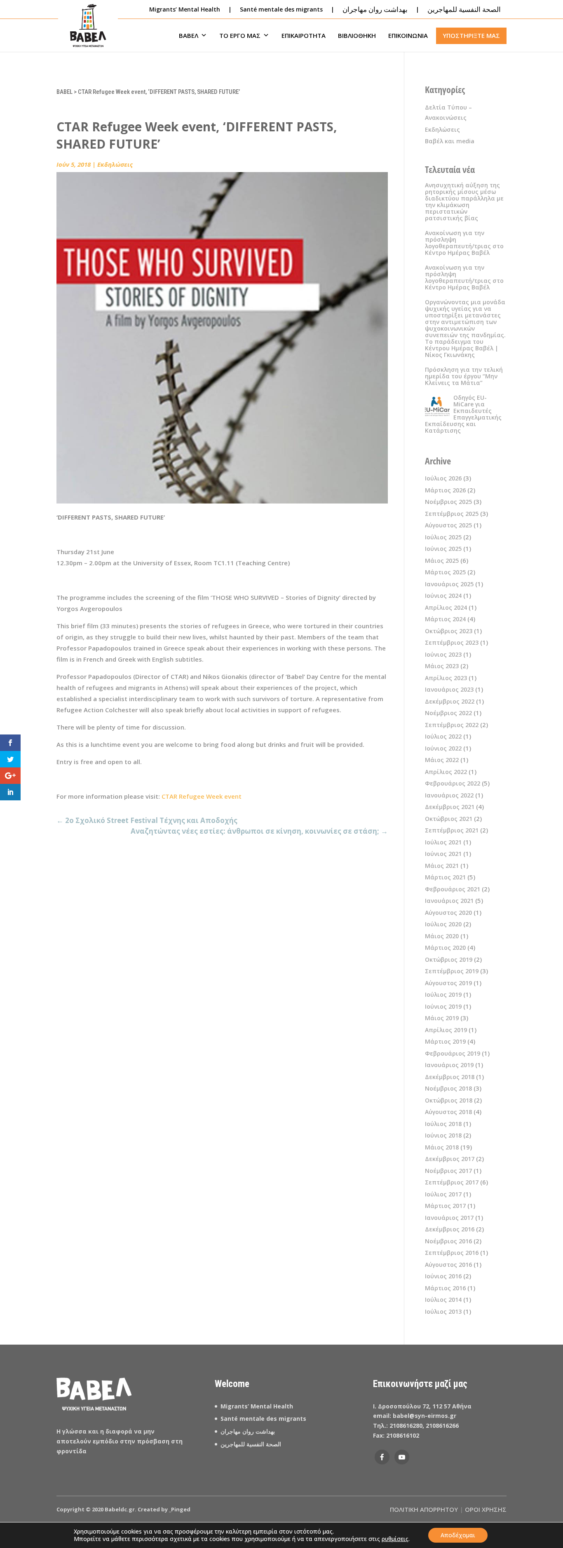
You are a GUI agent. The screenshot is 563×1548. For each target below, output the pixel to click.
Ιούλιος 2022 (443, 736)
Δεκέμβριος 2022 (449, 701)
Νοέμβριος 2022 (448, 713)
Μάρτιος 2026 (445, 490)
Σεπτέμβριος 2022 (452, 725)
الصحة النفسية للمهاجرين (252, 1444)
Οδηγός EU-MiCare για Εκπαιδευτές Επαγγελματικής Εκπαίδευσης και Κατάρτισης (463, 414)
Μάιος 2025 (442, 560)
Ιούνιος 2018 (443, 1135)
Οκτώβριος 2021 (448, 819)
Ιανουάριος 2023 (449, 689)
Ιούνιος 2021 (443, 854)
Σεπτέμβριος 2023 (452, 642)
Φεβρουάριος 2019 (452, 1053)
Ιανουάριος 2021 (449, 901)
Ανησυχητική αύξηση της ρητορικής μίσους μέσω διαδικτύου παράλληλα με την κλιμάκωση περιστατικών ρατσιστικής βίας (464, 201)
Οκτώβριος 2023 (448, 631)
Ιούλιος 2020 (443, 924)
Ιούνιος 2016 (443, 1276)
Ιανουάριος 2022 (449, 795)
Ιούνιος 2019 (443, 1006)
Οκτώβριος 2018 (448, 1100)
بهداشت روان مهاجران (248, 1431)
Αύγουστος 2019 (448, 983)
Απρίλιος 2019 (446, 1030)
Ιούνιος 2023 (443, 654)
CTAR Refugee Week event (202, 796)
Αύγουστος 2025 (448, 525)
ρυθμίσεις (395, 1539)
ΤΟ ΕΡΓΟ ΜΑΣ (239, 35)
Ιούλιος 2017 (443, 1194)
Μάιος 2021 (442, 866)
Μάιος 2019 (442, 1018)
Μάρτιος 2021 (445, 877)
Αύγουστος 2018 (448, 1112)
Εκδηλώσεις (115, 164)
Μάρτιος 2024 (445, 619)
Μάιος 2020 (442, 936)
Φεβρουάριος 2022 (452, 783)
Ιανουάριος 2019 (449, 1065)
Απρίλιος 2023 (446, 678)
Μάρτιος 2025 (445, 572)
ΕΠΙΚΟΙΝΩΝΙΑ (408, 35)
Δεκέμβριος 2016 (449, 1229)
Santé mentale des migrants (281, 9)
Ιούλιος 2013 (443, 1311)
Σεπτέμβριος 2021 (452, 830)
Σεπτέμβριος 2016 (452, 1253)
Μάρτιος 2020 (445, 947)
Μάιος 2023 (442, 666)
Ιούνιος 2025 (443, 549)
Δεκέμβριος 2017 (449, 1159)
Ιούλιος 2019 (443, 994)
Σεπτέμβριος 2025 (452, 514)
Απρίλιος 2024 (446, 607)
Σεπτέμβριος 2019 (452, 971)
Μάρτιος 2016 (445, 1288)
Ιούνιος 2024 (443, 595)
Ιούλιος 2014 (443, 1299)
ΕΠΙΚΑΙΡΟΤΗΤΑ (304, 35)
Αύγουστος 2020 (448, 912)
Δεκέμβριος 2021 (449, 807)
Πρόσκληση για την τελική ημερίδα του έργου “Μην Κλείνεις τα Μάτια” (464, 376)
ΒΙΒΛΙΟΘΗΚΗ (357, 35)
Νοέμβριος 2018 (448, 1088)
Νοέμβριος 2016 (448, 1241)
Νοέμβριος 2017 (448, 1171)
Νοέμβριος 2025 (448, 502)
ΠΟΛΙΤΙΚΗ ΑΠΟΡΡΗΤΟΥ (424, 1509)
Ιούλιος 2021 (443, 842)
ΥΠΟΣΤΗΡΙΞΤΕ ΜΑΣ (471, 35)
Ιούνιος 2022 (443, 748)
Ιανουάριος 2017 (449, 1218)
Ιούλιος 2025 (443, 537)
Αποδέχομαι (458, 1535)
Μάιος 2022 (442, 760)
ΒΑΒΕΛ (188, 35)
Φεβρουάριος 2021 (452, 889)
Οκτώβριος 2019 (448, 959)
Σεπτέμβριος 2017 (452, 1182)
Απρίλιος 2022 (446, 772)
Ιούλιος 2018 (443, 1124)
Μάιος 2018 (442, 1147)
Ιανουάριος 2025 (449, 584)
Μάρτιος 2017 (445, 1206)
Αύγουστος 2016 (448, 1264)
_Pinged (179, 1509)
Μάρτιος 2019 (445, 1041)
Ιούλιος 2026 (443, 478)
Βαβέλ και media (449, 141)
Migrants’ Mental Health (184, 9)
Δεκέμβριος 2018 (449, 1077)
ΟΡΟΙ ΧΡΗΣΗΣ (486, 1509)
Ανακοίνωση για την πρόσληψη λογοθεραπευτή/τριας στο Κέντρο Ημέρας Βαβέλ (464, 242)
